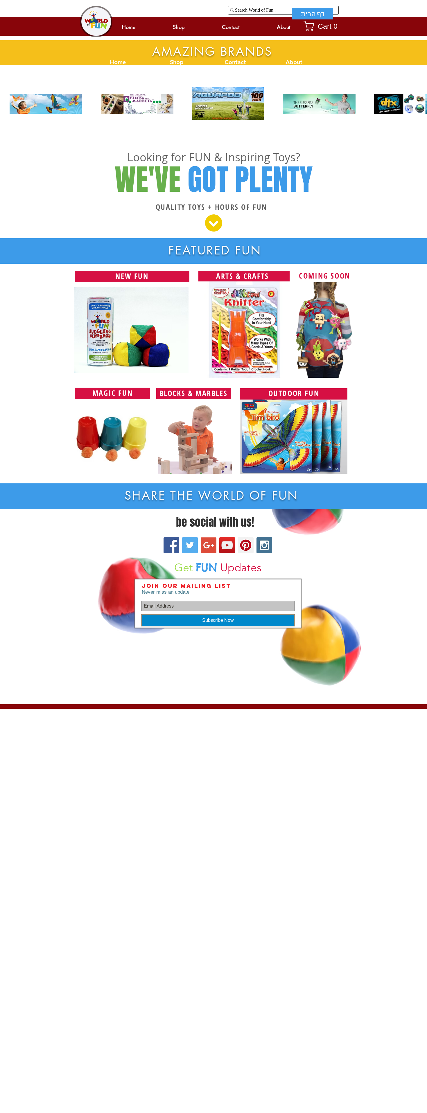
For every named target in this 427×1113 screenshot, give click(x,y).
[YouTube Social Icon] (227, 545)
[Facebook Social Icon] (171, 545)
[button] (323, 26)
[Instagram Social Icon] (264, 545)
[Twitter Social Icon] (190, 545)
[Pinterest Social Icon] (246, 545)
